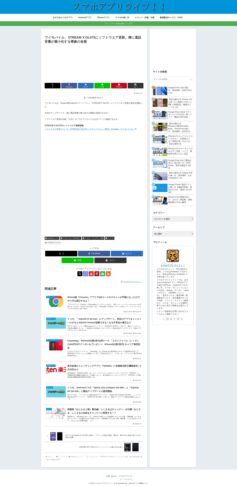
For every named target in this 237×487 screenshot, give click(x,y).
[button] (135, 85)
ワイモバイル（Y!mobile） (71, 238)
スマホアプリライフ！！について (126, 477)
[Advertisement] (94, 62)
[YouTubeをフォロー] (91, 273)
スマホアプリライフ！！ (173, 265)
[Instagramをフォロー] (85, 273)
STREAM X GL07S (53, 243)
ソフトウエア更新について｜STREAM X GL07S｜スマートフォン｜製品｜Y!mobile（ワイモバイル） (90, 129)
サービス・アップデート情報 (94, 238)
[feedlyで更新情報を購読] (102, 273)
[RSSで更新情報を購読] (108, 273)
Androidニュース (53, 238)
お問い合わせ (111, 476)
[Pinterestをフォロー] (96, 273)
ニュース (111, 238)
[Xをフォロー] (79, 273)
